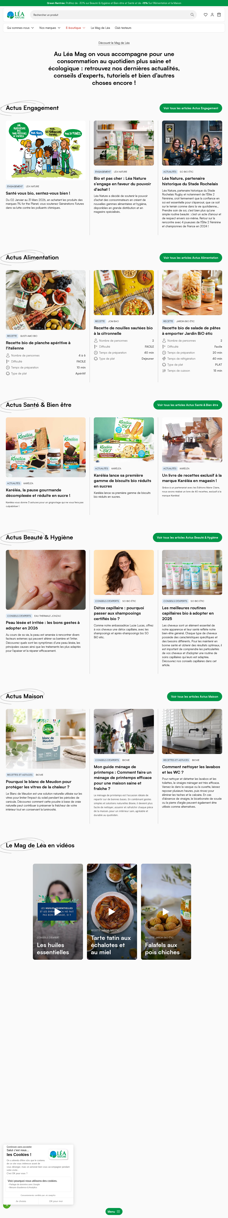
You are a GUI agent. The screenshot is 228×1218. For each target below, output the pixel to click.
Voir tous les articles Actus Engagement (191, 108)
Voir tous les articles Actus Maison (194, 696)
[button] (7, 1205)
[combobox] (113, 14)
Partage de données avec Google (24, 1184)
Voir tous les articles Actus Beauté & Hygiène (187, 537)
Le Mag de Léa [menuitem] (100, 28)
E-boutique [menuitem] (73, 28)
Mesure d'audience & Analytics (23, 1187)
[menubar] (114, 27)
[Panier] (219, 14)
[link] (205, 14)
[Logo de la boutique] (15, 15)
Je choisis (21, 1201)
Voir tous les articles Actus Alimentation (191, 257)
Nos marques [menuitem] (47, 28)
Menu (111, 1211)
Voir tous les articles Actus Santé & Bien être (187, 405)
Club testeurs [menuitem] (123, 28)
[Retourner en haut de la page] (218, 978)
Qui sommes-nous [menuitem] (18, 28)
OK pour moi (56, 1201)
